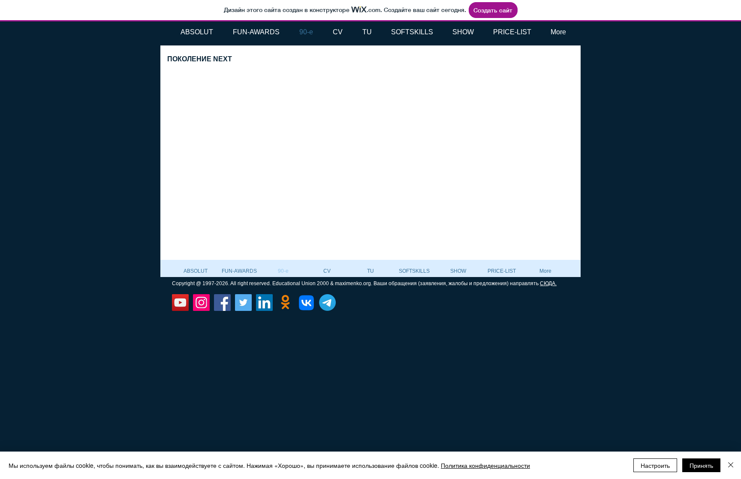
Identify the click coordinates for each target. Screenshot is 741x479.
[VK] (306, 302)
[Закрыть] (731, 465)
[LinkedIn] (264, 302)
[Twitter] (243, 302)
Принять (701, 465)
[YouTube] (180, 302)
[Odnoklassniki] (285, 302)
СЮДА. (548, 283)
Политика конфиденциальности (485, 465)
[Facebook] (222, 302)
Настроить (655, 465)
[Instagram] (201, 302)
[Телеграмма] (327, 302)
